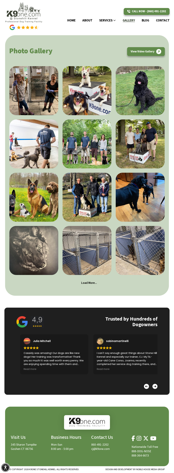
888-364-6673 (140, 455)
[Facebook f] (133, 438)
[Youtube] (153, 438)
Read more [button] (26, 369)
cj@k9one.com (100, 449)
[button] (146, 386)
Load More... (89, 283)
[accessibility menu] (5, 467)
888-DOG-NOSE (141, 451)
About (87, 20)
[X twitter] (146, 438)
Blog (145, 20)
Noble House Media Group (150, 469)
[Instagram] (139, 438)
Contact (163, 20)
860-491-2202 (100, 445)
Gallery (129, 20)
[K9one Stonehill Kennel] (24, 12)
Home (71, 20)
